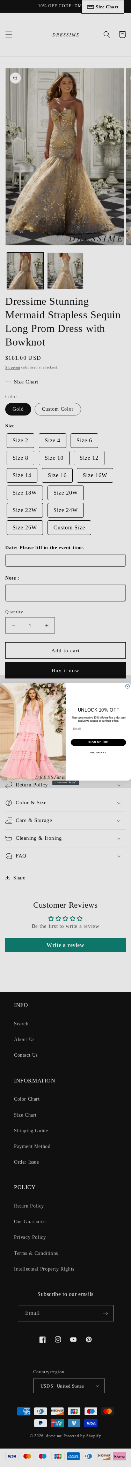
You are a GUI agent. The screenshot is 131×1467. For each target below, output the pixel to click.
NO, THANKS (98, 752)
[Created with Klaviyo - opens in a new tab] (65, 783)
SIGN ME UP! (98, 742)
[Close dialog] (127, 686)
